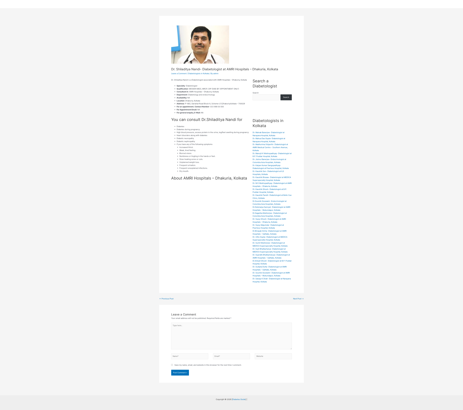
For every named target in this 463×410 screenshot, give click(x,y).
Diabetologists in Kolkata (198, 73)
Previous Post (166, 299)
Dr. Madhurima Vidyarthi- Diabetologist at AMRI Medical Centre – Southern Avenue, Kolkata (270, 147)
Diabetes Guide (238, 399)
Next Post (298, 299)
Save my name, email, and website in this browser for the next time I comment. (208, 365)
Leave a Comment (179, 73)
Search (256, 93)
